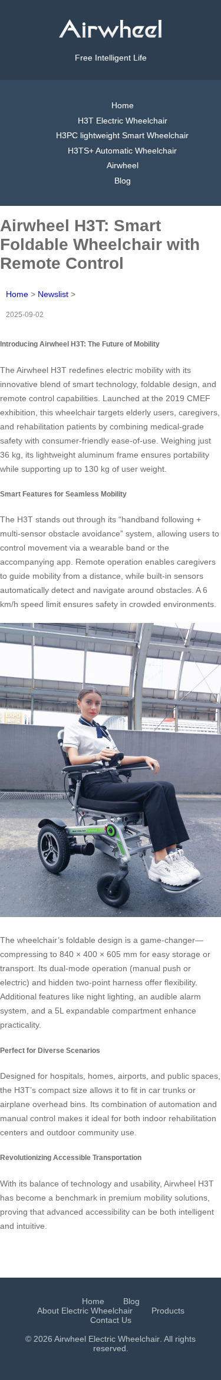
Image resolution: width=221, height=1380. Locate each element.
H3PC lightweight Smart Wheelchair (122, 135)
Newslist (53, 294)
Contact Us (110, 1320)
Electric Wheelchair (124, 1339)
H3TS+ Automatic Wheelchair (122, 150)
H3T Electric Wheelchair (122, 120)
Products (167, 1310)
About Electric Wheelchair (85, 1310)
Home (122, 105)
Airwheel (122, 165)
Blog (122, 180)
